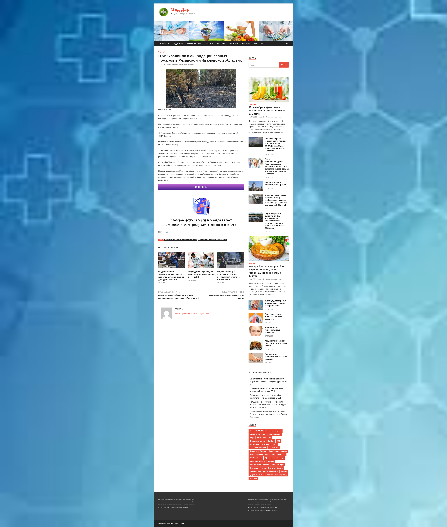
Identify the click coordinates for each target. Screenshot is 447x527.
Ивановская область (173, 239)
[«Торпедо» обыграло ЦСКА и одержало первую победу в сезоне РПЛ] (201, 269)
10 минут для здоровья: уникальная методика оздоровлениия (275, 303)
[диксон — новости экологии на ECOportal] (256, 190)
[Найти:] (269, 65)
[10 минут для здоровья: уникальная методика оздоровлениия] (256, 309)
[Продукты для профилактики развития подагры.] (256, 362)
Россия (206, 239)
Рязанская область (218, 239)
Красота (221, 44)
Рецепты (209, 44)
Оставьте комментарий (185, 64)
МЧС (199, 239)
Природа (280, 458)
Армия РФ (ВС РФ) (256, 431)
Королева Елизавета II (258, 448)
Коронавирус (274, 448)
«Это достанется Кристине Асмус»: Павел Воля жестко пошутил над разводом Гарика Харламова (268, 414)
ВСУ (264, 434)
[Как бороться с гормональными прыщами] (256, 335)
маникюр (269, 475)
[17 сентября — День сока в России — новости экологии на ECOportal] (269, 102)
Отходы (259, 458)
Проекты (271, 461)
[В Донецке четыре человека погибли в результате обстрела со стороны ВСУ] (230, 269)
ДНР (269, 438)
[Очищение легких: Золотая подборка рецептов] (256, 322)
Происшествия (255, 465)
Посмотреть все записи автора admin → (193, 313)
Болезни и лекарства (273, 431)
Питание (246, 44)
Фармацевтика (194, 44)
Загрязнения (254, 444)
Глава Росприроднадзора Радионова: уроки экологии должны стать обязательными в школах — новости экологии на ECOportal (277, 166)
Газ (264, 438)
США (273, 465)
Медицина (178, 44)
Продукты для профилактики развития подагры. (276, 356)
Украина (280, 468)
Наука (252, 454)
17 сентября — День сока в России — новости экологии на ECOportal (267, 110)
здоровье (253, 475)
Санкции (280, 465)
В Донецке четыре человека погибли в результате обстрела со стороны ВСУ (228, 275)
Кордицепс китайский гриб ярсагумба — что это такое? (276, 343)
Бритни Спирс (255, 434)
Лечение (263, 451)
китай (261, 475)
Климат (274, 444)
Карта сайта (260, 44)
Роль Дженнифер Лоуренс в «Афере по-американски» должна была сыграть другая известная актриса (268, 404)
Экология (233, 44)
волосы (284, 471)
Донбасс (271, 441)
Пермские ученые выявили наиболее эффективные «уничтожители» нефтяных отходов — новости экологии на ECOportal (274, 220)
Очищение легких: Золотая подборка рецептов (273, 316)
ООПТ (252, 458)
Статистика (254, 468)
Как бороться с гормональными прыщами (272, 329)
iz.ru (169, 232)
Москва (284, 451)
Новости (164, 44)
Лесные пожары (190, 239)
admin (172, 64)
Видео (252, 438)
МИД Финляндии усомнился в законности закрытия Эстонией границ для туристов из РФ (171, 275)
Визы (259, 438)
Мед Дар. (181, 9)
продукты (253, 478)
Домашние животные (258, 441)
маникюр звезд (280, 475)
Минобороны (274, 451)
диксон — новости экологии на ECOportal (275, 183)
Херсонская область (270, 471)
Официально (269, 458)
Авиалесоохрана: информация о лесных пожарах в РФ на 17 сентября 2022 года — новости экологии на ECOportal (275, 144)
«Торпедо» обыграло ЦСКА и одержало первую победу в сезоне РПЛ (201, 274)
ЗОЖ (278, 441)
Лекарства (253, 451)
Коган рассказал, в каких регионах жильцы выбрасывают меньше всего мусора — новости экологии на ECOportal (276, 200)
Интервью (265, 444)
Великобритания (274, 434)
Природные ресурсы (257, 461)
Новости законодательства (275, 454)
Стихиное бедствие (267, 468)
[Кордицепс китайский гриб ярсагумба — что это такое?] (256, 349)
